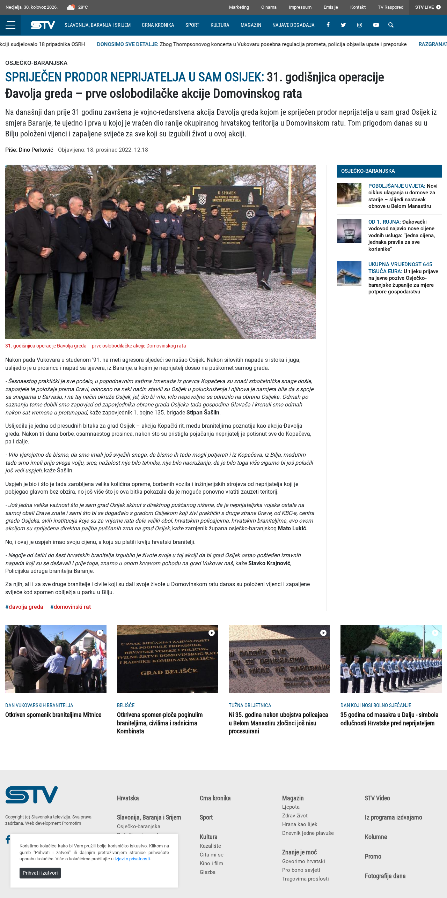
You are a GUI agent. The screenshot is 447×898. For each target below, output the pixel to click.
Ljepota (291, 807)
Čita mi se (212, 855)
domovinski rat (72, 607)
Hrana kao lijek (299, 824)
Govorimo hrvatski (303, 861)
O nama (269, 7)
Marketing (239, 7)
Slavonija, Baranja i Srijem (98, 25)
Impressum (300, 7)
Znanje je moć (299, 852)
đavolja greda (26, 607)
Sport (192, 25)
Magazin (251, 25)
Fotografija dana (385, 876)
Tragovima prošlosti (305, 879)
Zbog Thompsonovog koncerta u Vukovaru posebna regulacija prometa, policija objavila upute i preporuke (241, 44)
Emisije (331, 7)
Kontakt (358, 7)
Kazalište (210, 846)
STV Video (377, 798)
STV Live (425, 7)
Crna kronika (158, 25)
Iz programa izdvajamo (393, 817)
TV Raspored (390, 7)
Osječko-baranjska (138, 826)
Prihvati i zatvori (40, 873)
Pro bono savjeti (301, 870)
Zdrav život (295, 816)
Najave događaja (293, 25)
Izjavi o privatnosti (132, 858)
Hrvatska (128, 798)
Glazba (207, 872)
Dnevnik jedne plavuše (308, 833)
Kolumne (376, 836)
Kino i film (211, 863)
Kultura (220, 25)
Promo (373, 856)
